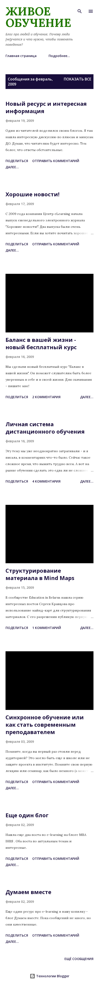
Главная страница (21, 56)
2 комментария (46, 397)
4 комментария (46, 481)
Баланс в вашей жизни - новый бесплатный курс (41, 343)
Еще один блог (27, 815)
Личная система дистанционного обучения (45, 427)
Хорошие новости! (32, 194)
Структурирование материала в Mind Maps (40, 574)
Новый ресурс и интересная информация (46, 107)
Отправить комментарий (55, 161)
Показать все (77, 79)
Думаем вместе (28, 892)
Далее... (12, 167)
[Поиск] (79, 8)
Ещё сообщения (78, 959)
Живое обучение (38, 17)
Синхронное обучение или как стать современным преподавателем (45, 724)
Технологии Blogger (52, 976)
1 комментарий (46, 628)
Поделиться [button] (17, 161)
